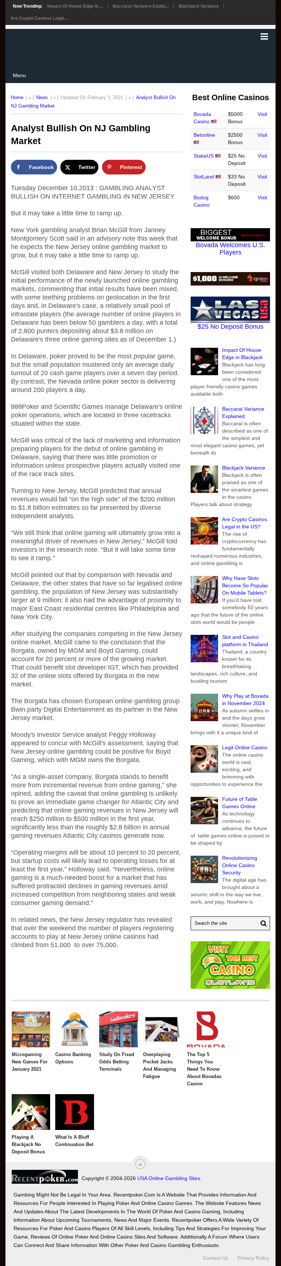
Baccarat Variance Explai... (141, 6)
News (42, 97)
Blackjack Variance (199, 6)
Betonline (204, 135)
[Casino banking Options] (74, 1029)
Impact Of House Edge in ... (75, 6)
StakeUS (204, 156)
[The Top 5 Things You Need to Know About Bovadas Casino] (206, 1029)
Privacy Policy (253, 1258)
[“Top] (140, 1164)
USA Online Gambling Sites (168, 1178)
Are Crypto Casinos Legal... (38, 18)
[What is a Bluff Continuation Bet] (74, 1112)
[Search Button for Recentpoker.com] (262, 923)
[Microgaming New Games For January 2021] (31, 1029)
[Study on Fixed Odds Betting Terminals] (118, 1029)
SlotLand (204, 177)
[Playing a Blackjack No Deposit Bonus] (31, 1112)
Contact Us (215, 1258)
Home (17, 97)
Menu (19, 75)
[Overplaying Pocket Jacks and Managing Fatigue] (162, 1029)
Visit (262, 114)
